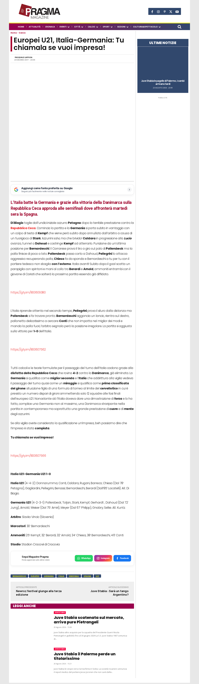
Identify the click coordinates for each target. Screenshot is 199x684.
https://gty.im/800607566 (28, 456)
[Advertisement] (72, 158)
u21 (97, 576)
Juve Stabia (60, 612)
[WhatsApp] (98, 59)
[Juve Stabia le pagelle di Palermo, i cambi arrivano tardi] (163, 62)
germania (49, 576)
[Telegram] (112, 59)
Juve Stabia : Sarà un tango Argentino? (110, 592)
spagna (87, 576)
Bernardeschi (19, 576)
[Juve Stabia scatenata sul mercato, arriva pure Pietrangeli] (29, 626)
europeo (35, 576)
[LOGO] (39, 11)
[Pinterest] (164, 11)
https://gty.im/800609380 (28, 292)
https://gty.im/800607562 (28, 349)
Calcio (22, 32)
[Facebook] (152, 11)
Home (14, 32)
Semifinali (74, 576)
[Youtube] (177, 11)
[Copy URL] (120, 59)
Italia (61, 576)
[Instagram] (158, 11)
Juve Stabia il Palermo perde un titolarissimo (85, 656)
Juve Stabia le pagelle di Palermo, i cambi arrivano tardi (162, 82)
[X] (171, 11)
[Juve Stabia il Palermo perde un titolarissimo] (29, 660)
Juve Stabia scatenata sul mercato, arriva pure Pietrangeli (89, 620)
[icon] (179, 27)
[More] (127, 59)
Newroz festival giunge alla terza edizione (39, 592)
